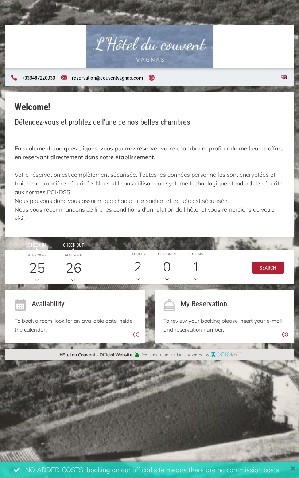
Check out (73, 245)
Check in (37, 245)
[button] (268, 267)
